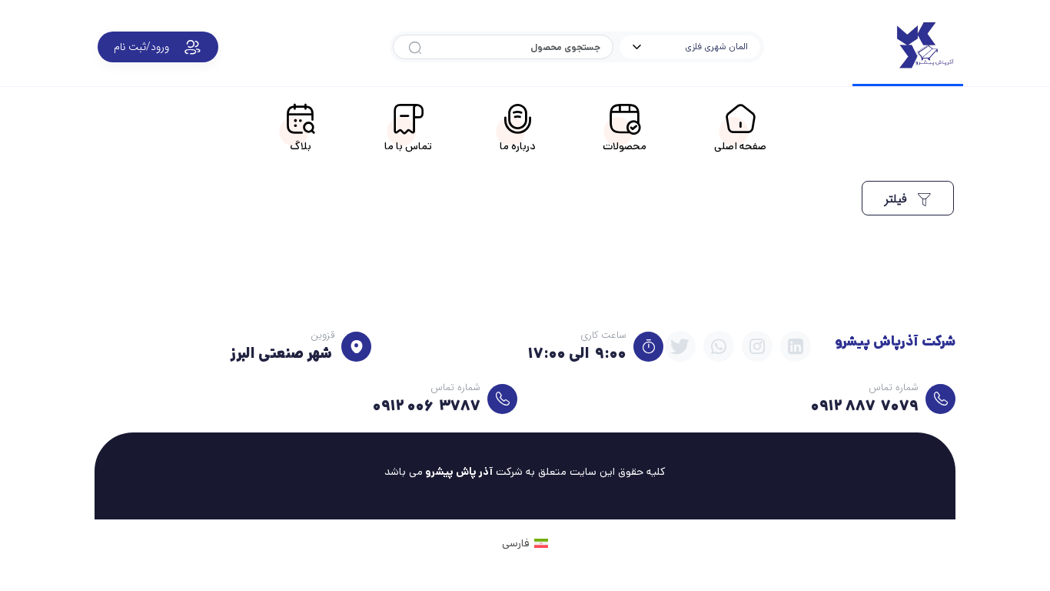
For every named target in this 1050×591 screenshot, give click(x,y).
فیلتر (898, 199)
